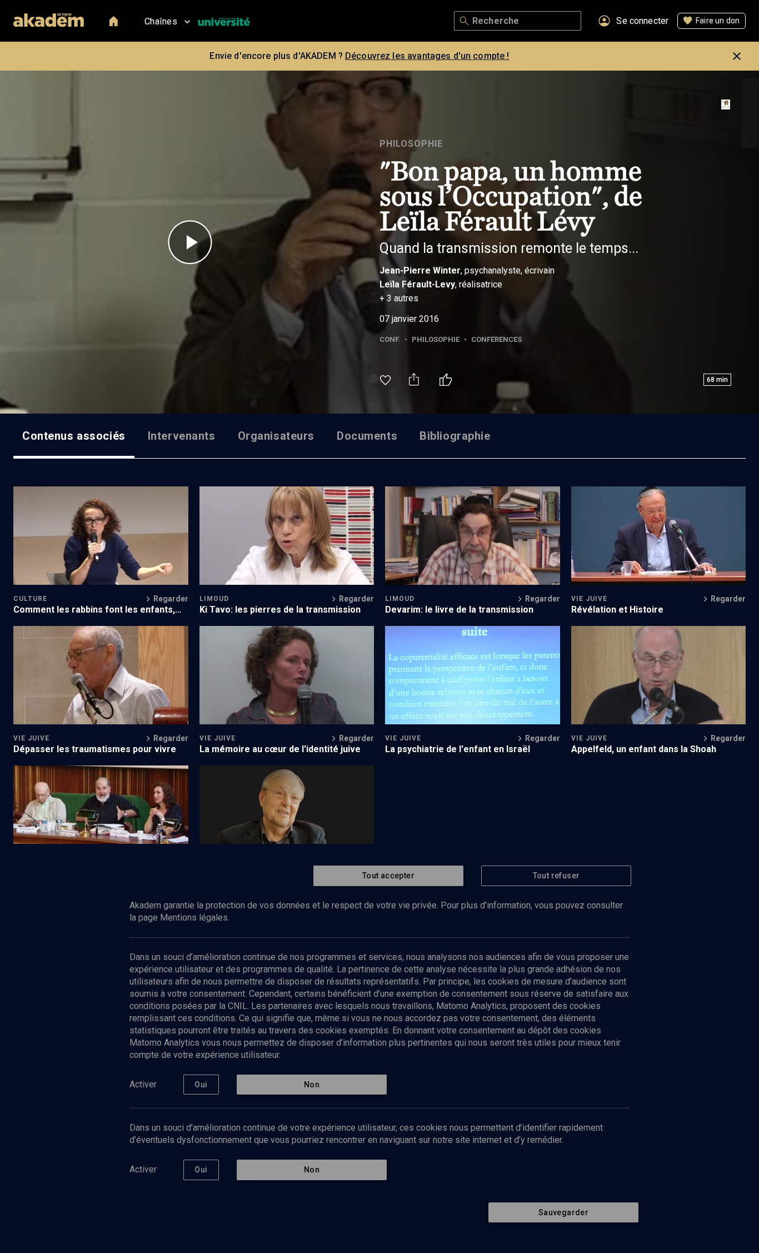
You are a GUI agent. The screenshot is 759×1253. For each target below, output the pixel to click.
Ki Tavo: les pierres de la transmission (280, 609)
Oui (200, 1084)
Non (311, 1084)
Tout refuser (556, 875)
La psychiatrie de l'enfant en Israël (457, 749)
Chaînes (160, 21)
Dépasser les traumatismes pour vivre (94, 749)
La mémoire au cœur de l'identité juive (280, 749)
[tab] (73, 436)
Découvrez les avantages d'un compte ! (427, 56)
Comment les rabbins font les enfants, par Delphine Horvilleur (94, 609)
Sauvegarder (563, 1212)
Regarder (170, 598)
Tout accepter (388, 875)
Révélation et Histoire (617, 609)
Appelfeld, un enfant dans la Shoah (643, 749)
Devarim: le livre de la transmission (459, 609)
